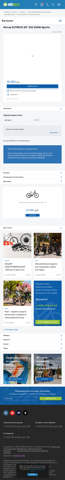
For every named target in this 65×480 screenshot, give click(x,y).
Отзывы (6, 173)
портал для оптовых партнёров (33, 158)
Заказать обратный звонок (45, 309)
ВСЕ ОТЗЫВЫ (53, 132)
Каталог (7, 20)
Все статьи (7, 228)
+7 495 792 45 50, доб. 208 (48, 426)
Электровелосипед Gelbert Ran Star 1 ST (32, 202)
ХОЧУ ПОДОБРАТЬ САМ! (47, 322)
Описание (7, 108)
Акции (5, 344)
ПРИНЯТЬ (32, 474)
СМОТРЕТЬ (32, 215)
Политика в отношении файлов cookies (25, 452)
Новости (6, 340)
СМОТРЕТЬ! (44, 379)
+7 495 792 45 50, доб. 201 (16, 437)
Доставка (7, 181)
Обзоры (6, 335)
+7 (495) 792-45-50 (43, 155)
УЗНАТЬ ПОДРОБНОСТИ (15, 379)
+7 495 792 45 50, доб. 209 (16, 426)
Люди (5, 348)
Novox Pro (19, 456)
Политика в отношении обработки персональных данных (31, 449)
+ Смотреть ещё (10, 330)
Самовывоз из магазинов (13, 177)
